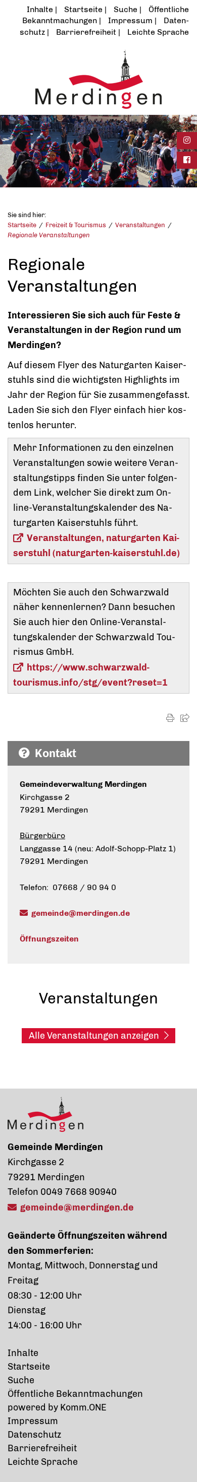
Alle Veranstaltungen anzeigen (94, 1035)
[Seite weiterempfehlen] (184, 718)
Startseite (83, 9)
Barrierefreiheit (86, 32)
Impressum (130, 20)
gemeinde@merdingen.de (80, 913)
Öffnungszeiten (49, 939)
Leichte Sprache (158, 32)
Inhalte (40, 9)
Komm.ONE (83, 1407)
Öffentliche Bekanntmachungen (75, 1393)
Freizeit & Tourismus (75, 225)
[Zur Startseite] (98, 79)
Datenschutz (34, 1434)
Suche (125, 9)
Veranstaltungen (140, 225)
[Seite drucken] (170, 718)
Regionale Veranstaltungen (49, 235)
